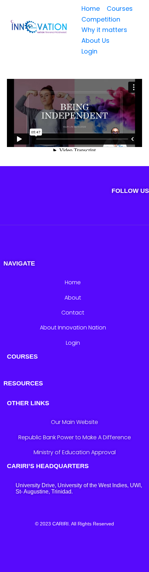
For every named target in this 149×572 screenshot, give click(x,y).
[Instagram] (54, 214)
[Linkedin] (115, 214)
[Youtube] (95, 214)
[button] (99, 40)
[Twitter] (33, 214)
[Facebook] (74, 214)
